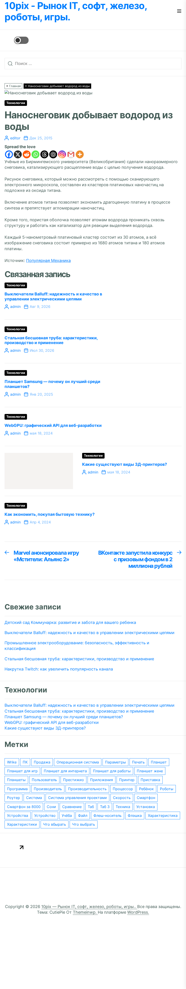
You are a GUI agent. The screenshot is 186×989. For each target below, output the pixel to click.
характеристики (22, 824)
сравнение (72, 806)
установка (145, 806)
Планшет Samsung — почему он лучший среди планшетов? (64, 716)
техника (123, 806)
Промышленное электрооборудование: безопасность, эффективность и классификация (77, 645)
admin (15, 306)
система (34, 797)
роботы (166, 789)
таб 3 (105, 806)
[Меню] (179, 11)
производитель (48, 789)
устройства (17, 815)
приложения (101, 779)
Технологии (15, 103)
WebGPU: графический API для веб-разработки (53, 425)
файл (82, 815)
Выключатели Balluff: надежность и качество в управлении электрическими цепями (53, 296)
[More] (80, 154)
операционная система (77, 762)
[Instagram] (62, 154)
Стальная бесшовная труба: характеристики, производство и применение (51, 340)
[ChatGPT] (53, 154)
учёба (67, 815)
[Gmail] (71, 154)
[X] (18, 154)
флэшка (135, 815)
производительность (87, 789)
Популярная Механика (48, 260)
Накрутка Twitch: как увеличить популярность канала (59, 669)
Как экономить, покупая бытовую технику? (50, 514)
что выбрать (83, 824)
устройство (45, 815)
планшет (159, 762)
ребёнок (146, 789)
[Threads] (44, 154)
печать (138, 762)
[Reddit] (27, 154)
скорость (122, 797)
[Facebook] (9, 154)
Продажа (42, 762)
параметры (115, 762)
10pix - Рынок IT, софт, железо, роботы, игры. (76, 11)
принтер (127, 779)
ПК (25, 762)
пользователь (44, 779)
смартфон (146, 797)
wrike (12, 762)
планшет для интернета (65, 771)
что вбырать (54, 824)
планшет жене (150, 771)
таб (91, 806)
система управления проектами (77, 797)
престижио (73, 779)
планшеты (16, 779)
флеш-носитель (107, 815)
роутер (13, 797)
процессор (123, 789)
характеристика (163, 815)
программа (17, 789)
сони (51, 806)
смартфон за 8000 (24, 806)
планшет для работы (112, 771)
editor (15, 138)
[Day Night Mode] (17, 40)
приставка (150, 779)
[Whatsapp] (35, 154)
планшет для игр (22, 771)
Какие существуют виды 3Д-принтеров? (124, 464)
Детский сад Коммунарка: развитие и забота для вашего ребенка (70, 622)
